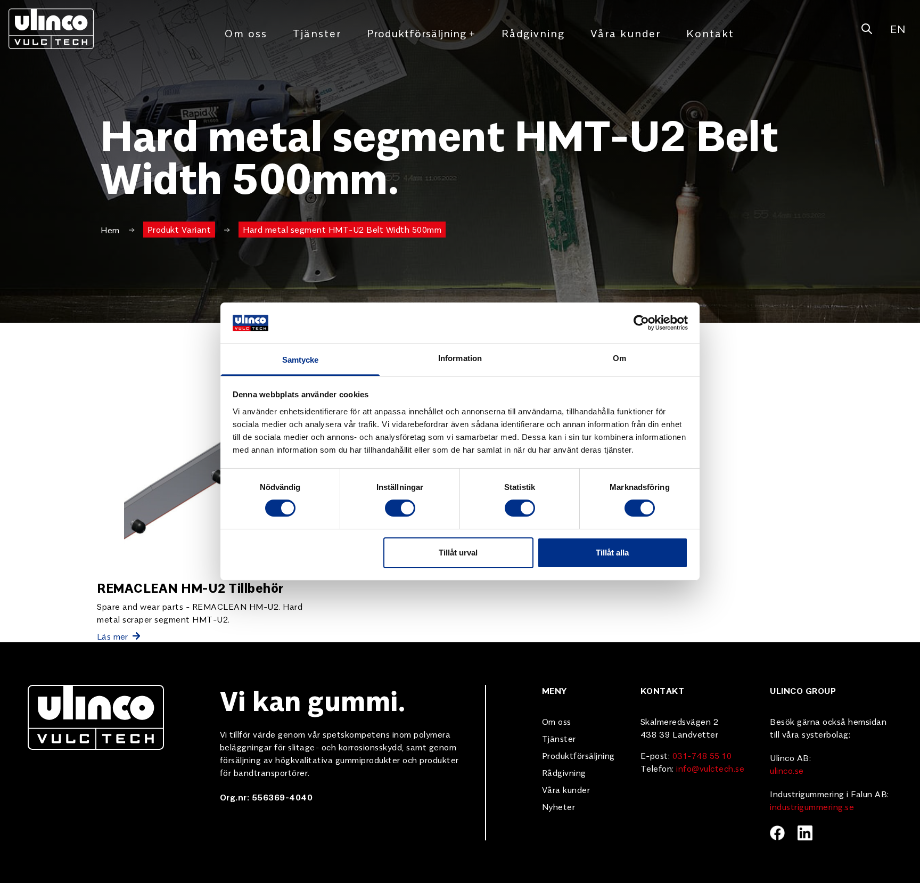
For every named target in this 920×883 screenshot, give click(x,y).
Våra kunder (625, 33)
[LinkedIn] (805, 832)
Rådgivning (533, 33)
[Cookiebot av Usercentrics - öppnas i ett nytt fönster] (641, 323)
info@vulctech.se (710, 768)
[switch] (400, 508)
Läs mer (112, 636)
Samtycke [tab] (300, 359)
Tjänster (317, 33)
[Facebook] (777, 832)
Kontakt (710, 33)
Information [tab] (460, 358)
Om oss (246, 33)
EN (897, 28)
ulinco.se (787, 770)
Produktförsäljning (421, 33)
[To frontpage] (51, 29)
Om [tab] (619, 358)
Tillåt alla (612, 552)
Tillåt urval (458, 552)
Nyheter (559, 806)
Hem (110, 229)
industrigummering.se (812, 806)
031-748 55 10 (702, 755)
